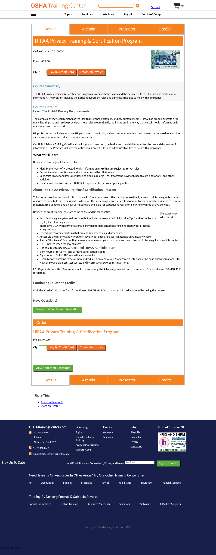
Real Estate (124, 482)
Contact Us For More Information (57, 309)
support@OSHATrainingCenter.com (51, 454)
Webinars (108, 14)
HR (30, 482)
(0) (182, 5)
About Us (135, 432)
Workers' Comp (151, 14)
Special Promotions (40, 504)
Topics (68, 14)
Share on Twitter (50, 406)
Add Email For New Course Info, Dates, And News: (96, 463)
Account (155, 7)
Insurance (146, 482)
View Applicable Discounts (53, 368)
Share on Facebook (52, 402)
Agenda (88, 29)
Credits (165, 29)
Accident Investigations (87, 445)
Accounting (47, 482)
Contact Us (136, 446)
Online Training (69, 504)
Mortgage (86, 482)
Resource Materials (98, 504)
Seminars (87, 14)
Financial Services (171, 482)
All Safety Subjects (170, 504)
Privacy (134, 442)
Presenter (127, 29)
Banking (67, 482)
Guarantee (136, 437)
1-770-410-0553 (41, 448)
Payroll (128, 14)
